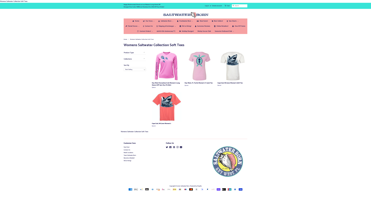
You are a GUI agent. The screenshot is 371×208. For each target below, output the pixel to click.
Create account (217, 6)
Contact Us (127, 150)
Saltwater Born (185, 186)
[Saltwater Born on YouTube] (181, 147)
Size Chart (126, 147)
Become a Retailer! (129, 158)
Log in (207, 6)
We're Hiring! (127, 161)
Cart (228, 6)
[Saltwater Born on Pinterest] (174, 147)
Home (125, 39)
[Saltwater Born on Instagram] (177, 147)
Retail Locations (128, 152)
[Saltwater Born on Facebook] (170, 147)
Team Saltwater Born (130, 155)
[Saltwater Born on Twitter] (167, 147)
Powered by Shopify (196, 186)
